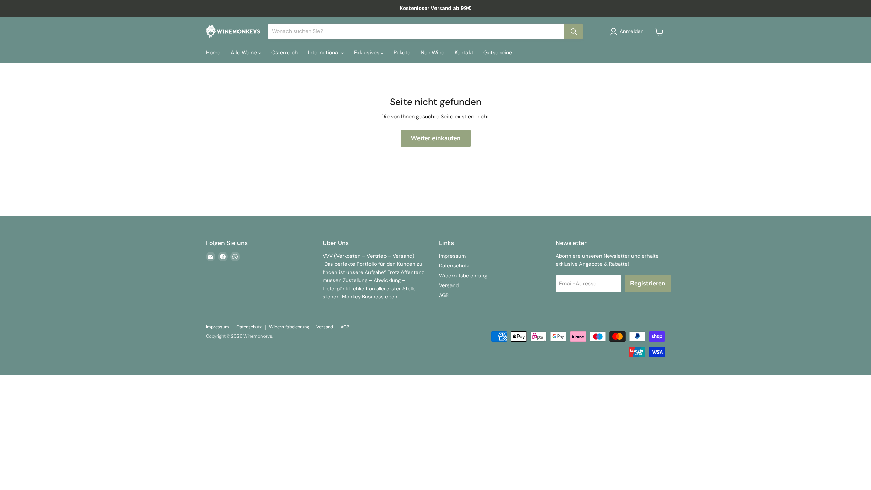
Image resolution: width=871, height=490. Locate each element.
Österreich (284, 52)
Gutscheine (497, 52)
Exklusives (367, 52)
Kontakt (464, 52)
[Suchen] (573, 31)
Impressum (452, 255)
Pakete (402, 52)
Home (213, 52)
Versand (449, 285)
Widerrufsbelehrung (463, 275)
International (324, 52)
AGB (444, 295)
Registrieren (647, 283)
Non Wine (432, 52)
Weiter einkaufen (436, 138)
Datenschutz (454, 265)
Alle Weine (244, 52)
